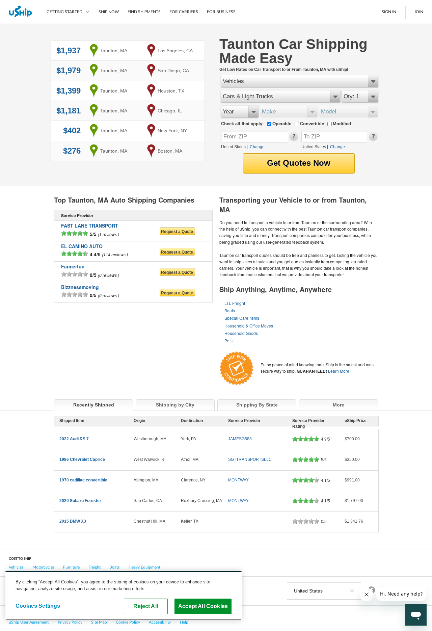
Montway (238, 480)
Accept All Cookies (203, 606)
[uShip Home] (21, 12)
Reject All (145, 606)
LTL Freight (234, 303)
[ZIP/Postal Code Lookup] (293, 139)
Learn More (338, 371)
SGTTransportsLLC (250, 459)
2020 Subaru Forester (80, 500)
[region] (123, 595)
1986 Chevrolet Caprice (82, 459)
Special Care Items (241, 318)
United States (233, 146)
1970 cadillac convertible (83, 480)
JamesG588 (240, 439)
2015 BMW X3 (72, 521)
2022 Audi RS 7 (74, 439)
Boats (229, 310)
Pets (228, 340)
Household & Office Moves (248, 325)
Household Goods (241, 333)
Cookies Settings (38, 606)
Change (257, 146)
